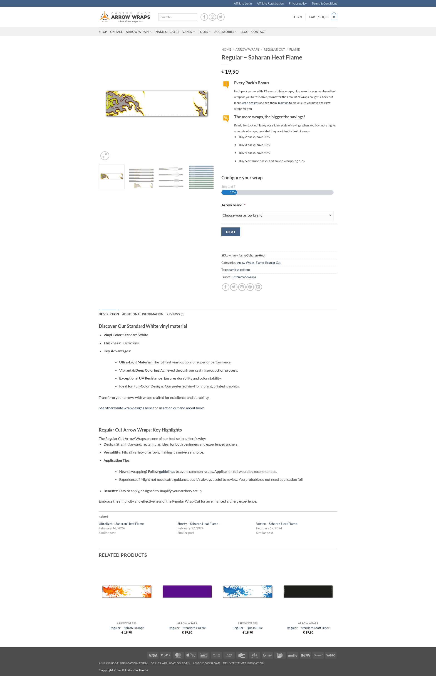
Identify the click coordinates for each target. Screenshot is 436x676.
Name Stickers (167, 32)
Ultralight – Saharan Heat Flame (121, 524)
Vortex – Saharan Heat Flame (276, 524)
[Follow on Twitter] (221, 17)
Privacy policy (298, 3)
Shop (103, 32)
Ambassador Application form (123, 663)
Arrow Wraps (247, 49)
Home (226, 49)
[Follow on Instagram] (212, 17)
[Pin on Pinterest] (250, 287)
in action (282, 103)
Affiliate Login (243, 3)
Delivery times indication (243, 663)
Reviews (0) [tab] (175, 314)
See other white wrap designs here (125, 408)
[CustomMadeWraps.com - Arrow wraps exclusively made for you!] (125, 17)
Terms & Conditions (324, 3)
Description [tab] (109, 314)
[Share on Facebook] (225, 287)
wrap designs (250, 103)
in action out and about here (181, 408)
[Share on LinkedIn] (258, 287)
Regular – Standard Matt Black (308, 628)
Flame (294, 49)
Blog (244, 32)
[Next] (207, 103)
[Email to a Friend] (242, 287)
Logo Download (206, 663)
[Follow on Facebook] (204, 17)
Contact (258, 32)
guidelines (167, 471)
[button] (297, 17)
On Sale (116, 32)
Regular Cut (274, 49)
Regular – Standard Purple (187, 628)
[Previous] (107, 103)
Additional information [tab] (143, 314)
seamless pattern (238, 269)
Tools (203, 32)
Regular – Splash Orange (127, 628)
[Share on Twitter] (234, 287)
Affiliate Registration (270, 3)
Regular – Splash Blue (248, 628)
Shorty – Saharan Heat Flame (198, 524)
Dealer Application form (171, 663)
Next (231, 232)
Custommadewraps (243, 277)
